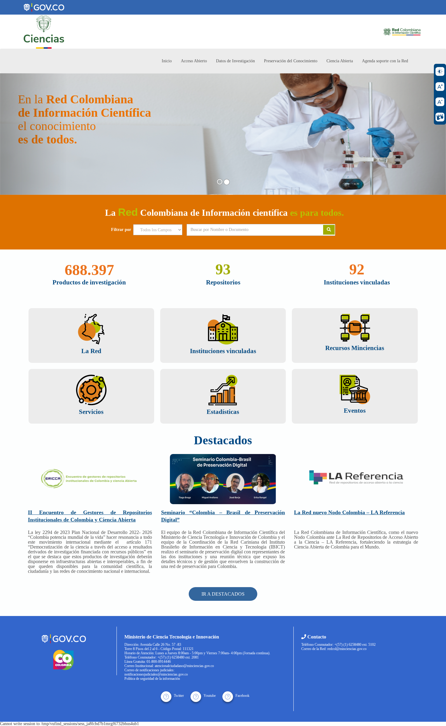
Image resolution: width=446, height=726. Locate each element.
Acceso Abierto (194, 61)
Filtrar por (121, 230)
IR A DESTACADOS (223, 594)
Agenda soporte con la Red (385, 61)
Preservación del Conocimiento (290, 61)
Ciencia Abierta (339, 61)
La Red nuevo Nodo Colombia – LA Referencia (349, 512)
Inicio (167, 61)
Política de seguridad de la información (152, 678)
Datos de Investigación (235, 61)
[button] (33, 134)
